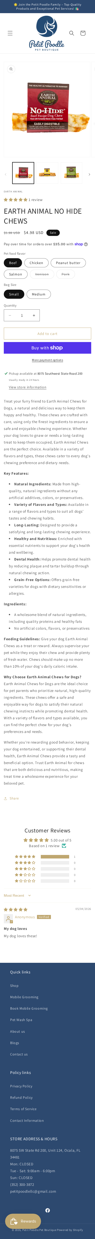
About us (17, 1031)
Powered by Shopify (70, 1230)
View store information (27, 387)
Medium (39, 294)
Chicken (36, 263)
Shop (14, 985)
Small (14, 294)
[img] (16, 909)
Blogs (14, 1043)
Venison (44, 275)
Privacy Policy (21, 1086)
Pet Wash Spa (21, 1019)
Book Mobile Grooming (29, 1008)
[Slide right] (89, 174)
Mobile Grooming (24, 997)
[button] (10, 33)
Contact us (19, 1054)
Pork (68, 275)
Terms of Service (23, 1109)
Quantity (10, 305)
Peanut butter (68, 263)
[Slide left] (5, 174)
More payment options (47, 360)
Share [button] (14, 798)
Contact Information (27, 1120)
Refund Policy (21, 1097)
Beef (13, 263)
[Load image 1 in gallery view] (23, 173)
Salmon (15, 274)
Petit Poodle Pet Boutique (39, 1230)
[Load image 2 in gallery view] (47, 173)
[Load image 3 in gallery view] (71, 173)
